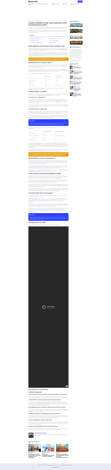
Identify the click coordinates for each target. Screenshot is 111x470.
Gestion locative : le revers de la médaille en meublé (57, 36)
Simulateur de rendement (76, 30)
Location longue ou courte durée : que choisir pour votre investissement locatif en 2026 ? (76, 57)
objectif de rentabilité (49, 208)
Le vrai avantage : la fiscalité (34, 40)
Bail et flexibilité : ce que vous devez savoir (36, 42)
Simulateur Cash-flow (76, 42)
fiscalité (42, 89)
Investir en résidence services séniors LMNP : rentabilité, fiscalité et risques (77, 94)
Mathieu (44, 433)
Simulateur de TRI (65, 4)
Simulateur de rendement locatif (75, 4)
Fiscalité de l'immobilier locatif (77, 86)
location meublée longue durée (43, 200)
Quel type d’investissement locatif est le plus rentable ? (48, 455)
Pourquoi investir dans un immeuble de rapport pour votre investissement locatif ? (62, 456)
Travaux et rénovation (77, 87)
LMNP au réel (38, 149)
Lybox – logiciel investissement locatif (65, 465)
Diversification (76, 92)
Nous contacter (80, 1)
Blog (39, 465)
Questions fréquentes (52, 42)
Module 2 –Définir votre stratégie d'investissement (32, 452)
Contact (42, 465)
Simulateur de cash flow (55, 4)
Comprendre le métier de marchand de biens (78, 67)
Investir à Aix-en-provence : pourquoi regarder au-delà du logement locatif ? (78, 78)
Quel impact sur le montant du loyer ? (35, 38)
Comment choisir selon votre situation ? (55, 38)
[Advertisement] (55, 12)
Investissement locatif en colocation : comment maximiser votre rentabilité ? (34, 456)
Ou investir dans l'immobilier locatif (77, 70)
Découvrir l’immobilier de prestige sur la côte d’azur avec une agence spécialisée (78, 72)
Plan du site (55, 465)
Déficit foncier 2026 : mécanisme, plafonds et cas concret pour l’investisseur (78, 89)
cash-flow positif (39, 190)
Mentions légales (48, 465)
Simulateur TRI (76, 36)
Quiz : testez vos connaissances (54, 40)
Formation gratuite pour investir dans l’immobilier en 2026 (38, 4)
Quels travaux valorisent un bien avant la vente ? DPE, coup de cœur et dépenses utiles (78, 83)
